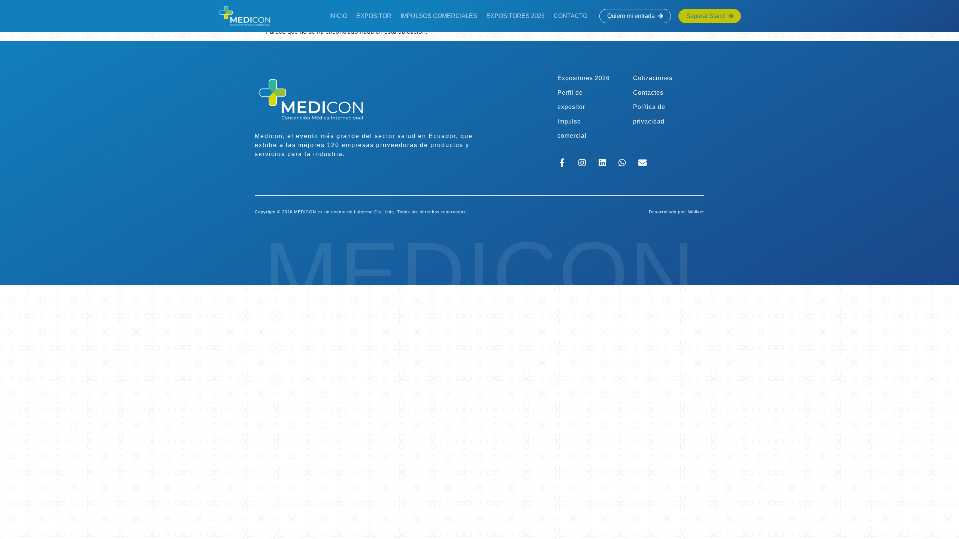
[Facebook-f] (562, 162)
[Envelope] (642, 162)
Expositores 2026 (515, 16)
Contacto (570, 16)
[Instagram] (582, 162)
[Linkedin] (602, 162)
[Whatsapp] (622, 162)
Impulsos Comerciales (438, 16)
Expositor (373, 16)
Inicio (338, 16)
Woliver (696, 212)
